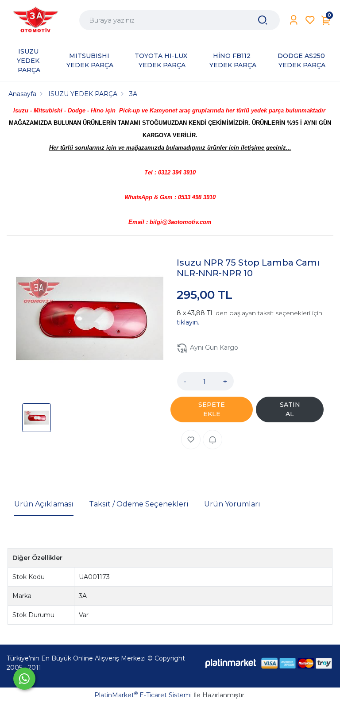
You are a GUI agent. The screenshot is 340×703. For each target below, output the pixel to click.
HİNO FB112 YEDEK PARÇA (232, 60)
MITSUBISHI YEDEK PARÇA (89, 60)
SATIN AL (290, 409)
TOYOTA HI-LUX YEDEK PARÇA (162, 60)
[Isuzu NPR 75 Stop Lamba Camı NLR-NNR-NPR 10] (89, 320)
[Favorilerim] (310, 20)
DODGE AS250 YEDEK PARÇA (302, 60)
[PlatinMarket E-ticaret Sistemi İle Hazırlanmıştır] (230, 663)
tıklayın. (188, 322)
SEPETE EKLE (211, 409)
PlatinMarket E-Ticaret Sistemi (143, 695)
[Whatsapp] (24, 679)
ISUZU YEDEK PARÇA (29, 60)
